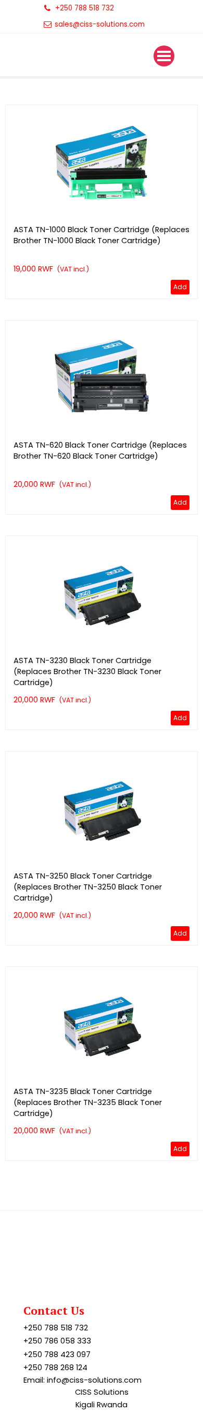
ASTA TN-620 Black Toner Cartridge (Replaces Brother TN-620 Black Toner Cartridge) (100, 450)
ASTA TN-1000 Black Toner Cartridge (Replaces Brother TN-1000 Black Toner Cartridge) (101, 235)
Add (180, 286)
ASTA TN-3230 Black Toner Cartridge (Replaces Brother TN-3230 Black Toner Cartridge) (87, 671)
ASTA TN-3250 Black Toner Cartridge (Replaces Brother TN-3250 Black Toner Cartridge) (88, 887)
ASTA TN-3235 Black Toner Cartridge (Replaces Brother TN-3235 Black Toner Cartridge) (88, 1102)
